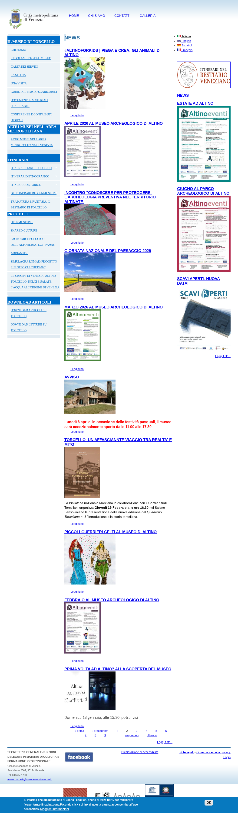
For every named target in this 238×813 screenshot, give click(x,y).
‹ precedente (100, 731)
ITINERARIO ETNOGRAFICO (28, 177)
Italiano (186, 36)
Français (186, 50)
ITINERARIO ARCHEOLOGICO (29, 168)
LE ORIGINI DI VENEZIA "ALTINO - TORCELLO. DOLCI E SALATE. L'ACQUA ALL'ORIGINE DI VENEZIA (35, 281)
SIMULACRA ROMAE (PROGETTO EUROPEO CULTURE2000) (34, 264)
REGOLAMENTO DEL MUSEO (31, 58)
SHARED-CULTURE (24, 230)
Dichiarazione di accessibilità (139, 752)
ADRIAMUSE (19, 253)
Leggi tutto (77, 115)
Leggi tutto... (164, 742)
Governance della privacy (213, 752)
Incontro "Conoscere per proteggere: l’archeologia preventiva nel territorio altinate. (110, 197)
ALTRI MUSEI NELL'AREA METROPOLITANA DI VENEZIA (32, 142)
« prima (79, 731)
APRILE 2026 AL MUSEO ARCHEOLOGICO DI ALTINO (113, 123)
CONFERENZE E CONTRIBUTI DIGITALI (31, 117)
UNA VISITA (19, 83)
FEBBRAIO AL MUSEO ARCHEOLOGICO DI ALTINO (111, 600)
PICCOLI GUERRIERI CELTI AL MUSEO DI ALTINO (110, 532)
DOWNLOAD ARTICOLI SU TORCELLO (28, 313)
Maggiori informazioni (54, 809)
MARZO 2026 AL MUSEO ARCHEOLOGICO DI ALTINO (113, 307)
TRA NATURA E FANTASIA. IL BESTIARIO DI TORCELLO (30, 204)
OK (209, 802)
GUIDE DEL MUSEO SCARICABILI (34, 91)
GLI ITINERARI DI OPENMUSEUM (31, 193)
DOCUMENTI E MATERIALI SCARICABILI (29, 103)
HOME (74, 15)
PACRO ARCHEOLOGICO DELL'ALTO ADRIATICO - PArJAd (33, 241)
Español (186, 45)
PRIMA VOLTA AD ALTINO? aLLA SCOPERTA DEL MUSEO (117, 669)
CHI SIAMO (96, 15)
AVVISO (71, 377)
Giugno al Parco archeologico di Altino (203, 191)
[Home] (33, 29)
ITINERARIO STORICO (24, 185)
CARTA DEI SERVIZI (24, 66)
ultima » (152, 735)
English (186, 41)
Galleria (147, 15)
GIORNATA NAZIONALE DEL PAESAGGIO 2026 (107, 251)
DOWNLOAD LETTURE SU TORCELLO (28, 327)
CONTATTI (122, 15)
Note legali (186, 752)
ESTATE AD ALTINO (195, 103)
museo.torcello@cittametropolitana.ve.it (29, 779)
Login (227, 757)
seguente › (132, 735)
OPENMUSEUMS (22, 222)
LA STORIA (18, 75)
